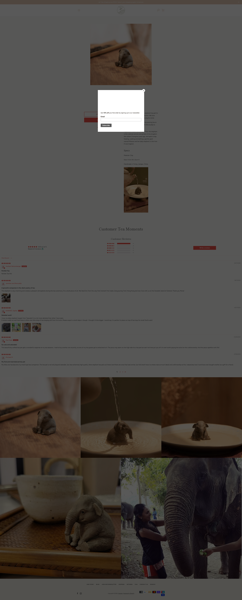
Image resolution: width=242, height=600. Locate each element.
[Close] (143, 90)
